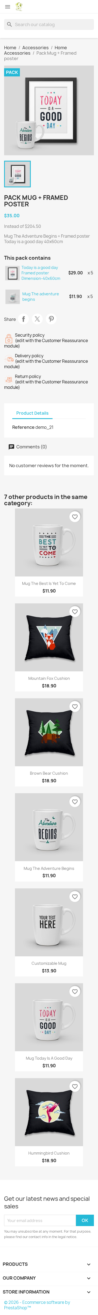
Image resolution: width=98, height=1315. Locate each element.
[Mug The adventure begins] (12, 296)
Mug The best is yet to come (49, 583)
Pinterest (51, 319)
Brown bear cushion (49, 773)
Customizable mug (49, 963)
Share (23, 319)
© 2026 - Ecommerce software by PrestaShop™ (37, 1305)
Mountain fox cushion (49, 678)
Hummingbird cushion (49, 1153)
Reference (23, 427)
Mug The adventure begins (40, 296)
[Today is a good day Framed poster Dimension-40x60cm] (12, 273)
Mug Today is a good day (49, 1058)
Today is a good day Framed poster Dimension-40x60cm (41, 273)
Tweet (37, 319)
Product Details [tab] (32, 413)
